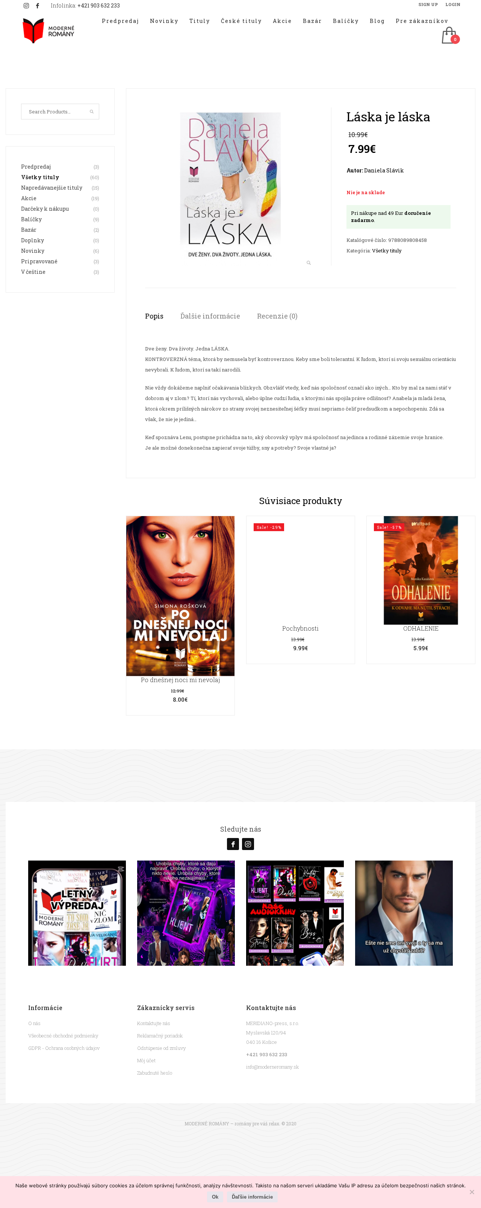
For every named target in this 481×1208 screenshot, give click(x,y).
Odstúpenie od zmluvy (161, 1048)
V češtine (33, 271)
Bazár (28, 229)
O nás (34, 1023)
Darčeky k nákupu (45, 208)
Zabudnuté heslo (154, 1072)
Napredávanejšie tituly (51, 187)
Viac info (180, 615)
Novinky (32, 250)
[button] (308, 263)
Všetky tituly (387, 250)
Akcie (28, 198)
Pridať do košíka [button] (300, 590)
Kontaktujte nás (153, 1023)
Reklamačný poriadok (160, 1035)
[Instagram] (26, 5)
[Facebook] (37, 5)
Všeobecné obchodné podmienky (63, 1035)
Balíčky (31, 219)
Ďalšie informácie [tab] (210, 315)
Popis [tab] (154, 315)
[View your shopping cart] (448, 36)
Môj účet (146, 1060)
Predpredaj (36, 166)
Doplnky (32, 240)
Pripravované (39, 261)
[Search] (91, 111)
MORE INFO (180, 631)
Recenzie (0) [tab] (277, 315)
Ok (215, 1197)
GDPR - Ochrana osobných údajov (64, 1048)
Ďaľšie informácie (252, 1197)
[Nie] (471, 1192)
